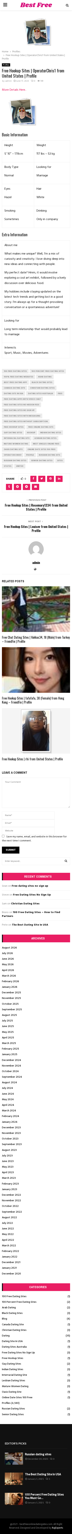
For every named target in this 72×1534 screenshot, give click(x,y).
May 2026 (8, 964)
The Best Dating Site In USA (30, 925)
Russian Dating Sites (13, 1409)
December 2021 (11, 1262)
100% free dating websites (18, 376)
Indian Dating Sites (12, 1369)
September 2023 (12, 1144)
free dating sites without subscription (26, 421)
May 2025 (8, 1032)
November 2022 (11, 1200)
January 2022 (9, 1257)
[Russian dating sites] (14, 1459)
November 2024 (11, 1066)
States (7, 466)
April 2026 (8, 970)
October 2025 (10, 1004)
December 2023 (11, 1127)
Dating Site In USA (12, 1341)
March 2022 (9, 1245)
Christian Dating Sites (25, 903)
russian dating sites (15, 460)
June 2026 (8, 959)
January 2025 (9, 1054)
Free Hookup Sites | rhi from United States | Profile (32, 759)
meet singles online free (46, 443)
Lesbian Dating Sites (13, 1380)
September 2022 (12, 1212)
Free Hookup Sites (12, 1358)
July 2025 (7, 1021)
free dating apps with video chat (22, 399)
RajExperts (57, 1528)
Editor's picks (15, 1443)
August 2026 (9, 948)
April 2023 (8, 1172)
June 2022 (8, 1229)
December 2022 (11, 1195)
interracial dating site (17, 438)
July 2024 (7, 1088)
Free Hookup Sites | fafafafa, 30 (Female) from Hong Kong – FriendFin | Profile (33, 700)
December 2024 (11, 1060)
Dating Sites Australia (14, 1347)
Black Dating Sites (12, 1313)
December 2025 (11, 992)
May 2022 (8, 1234)
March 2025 (9, 1043)
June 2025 (8, 1026)
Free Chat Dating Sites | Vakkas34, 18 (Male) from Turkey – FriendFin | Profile (36, 639)
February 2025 (10, 1049)
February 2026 (10, 981)
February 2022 (10, 1251)
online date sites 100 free (41, 449)
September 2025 (12, 1009)
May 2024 (8, 1099)
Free (60, 393)
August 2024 (9, 1082)
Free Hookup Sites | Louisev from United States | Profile (36, 528)
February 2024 (10, 1116)
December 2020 (11, 1274)
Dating (6, 1336)
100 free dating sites (15, 371)
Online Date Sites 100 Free (17, 1397)
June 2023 (8, 1161)
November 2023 (11, 1133)
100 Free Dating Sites (14, 1296)
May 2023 (7, 1167)
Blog (4, 1319)
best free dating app (15, 382)
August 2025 (9, 1015)
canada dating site (14, 388)
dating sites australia (40, 393)
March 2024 (9, 1110)
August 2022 (9, 1217)
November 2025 (11, 998)
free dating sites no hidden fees (21, 404)
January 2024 (9, 1122)
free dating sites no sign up (19, 410)
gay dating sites (13, 432)
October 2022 (10, 1206)
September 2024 (12, 1077)
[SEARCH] (66, 861)
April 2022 (8, 1240)
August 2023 (9, 1150)
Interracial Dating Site (14, 1375)
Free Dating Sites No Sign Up (32, 895)
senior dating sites (41, 460)
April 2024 (8, 1105)
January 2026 (9, 987)
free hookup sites (13, 427)
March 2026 (9, 976)
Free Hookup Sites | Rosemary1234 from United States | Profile (36, 507)
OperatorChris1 (12, 455)
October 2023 (10, 1139)
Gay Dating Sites (11, 1364)
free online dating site (40, 427)
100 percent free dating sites (47, 371)
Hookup (31, 432)
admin (8, 81)
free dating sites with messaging (22, 415)
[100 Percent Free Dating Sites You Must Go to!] (14, 1499)
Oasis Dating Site (12, 1392)
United (19, 466)
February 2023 (10, 1184)
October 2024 (10, 1071)
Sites (60, 460)
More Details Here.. (14, 89)
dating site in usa (13, 393)
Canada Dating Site (13, 1324)
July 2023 (7, 1156)
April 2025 (8, 1038)
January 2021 (9, 1268)
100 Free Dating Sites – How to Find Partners (31, 914)
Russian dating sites (38, 1454)
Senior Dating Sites (13, 1414)
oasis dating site (13, 449)
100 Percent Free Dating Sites (19, 1302)
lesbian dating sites (45, 438)
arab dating (45, 376)
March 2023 (9, 1178)
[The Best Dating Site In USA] (14, 1479)
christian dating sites (42, 388)
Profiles (6, 64)
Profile (30, 455)
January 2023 (9, 1189)
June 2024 (8, 1094)
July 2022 (7, 1223)
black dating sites (42, 382)
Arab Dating (9, 1307)
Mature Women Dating (15, 1386)
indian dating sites (50, 432)
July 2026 (7, 953)
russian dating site (49, 455)
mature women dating (16, 443)
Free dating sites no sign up (30, 886)
